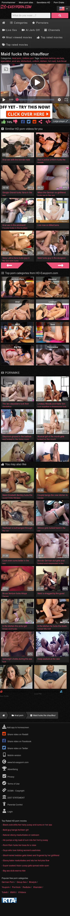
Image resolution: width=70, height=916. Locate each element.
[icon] (3, 22)
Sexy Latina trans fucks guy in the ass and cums (16, 259)
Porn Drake (59, 2)
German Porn (17, 279)
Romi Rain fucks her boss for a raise (19, 845)
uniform (35, 61)
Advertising (12, 769)
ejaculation (6, 61)
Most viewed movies (18, 37)
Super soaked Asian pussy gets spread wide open (26, 865)
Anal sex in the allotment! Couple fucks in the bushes (14, 226)
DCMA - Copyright (15, 790)
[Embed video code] (48, 122)
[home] (3, 715)
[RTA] (9, 902)
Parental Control (15, 804)
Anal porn (16, 58)
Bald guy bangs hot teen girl (16, 829)
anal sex (16, 61)
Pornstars (42, 22)
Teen (52, 324)
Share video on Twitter (17, 748)
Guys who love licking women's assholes (21, 850)
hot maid (52, 61)
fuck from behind (47, 58)
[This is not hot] (15, 122)
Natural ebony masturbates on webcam (21, 834)
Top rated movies (51, 37)
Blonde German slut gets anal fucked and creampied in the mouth (51, 563)
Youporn (6, 887)
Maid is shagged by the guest (50, 593)
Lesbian (52, 301)
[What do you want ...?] (59, 15)
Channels (53, 30)
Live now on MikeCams (48, 225)
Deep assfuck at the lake (48, 658)
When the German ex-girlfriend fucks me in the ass (51, 194)
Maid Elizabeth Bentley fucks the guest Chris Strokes (17, 496)
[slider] (35, 99)
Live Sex (11, 30)
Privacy (10, 776)
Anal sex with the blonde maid (16, 159)
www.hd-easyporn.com (18, 762)
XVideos (22, 892)
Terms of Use (13, 783)
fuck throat (61, 61)
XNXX (13, 892)
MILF (17, 324)
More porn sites (26, 2)
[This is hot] (3, 122)
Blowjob (33, 881)
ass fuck (60, 58)
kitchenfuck (26, 61)
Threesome (52, 347)
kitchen (43, 61)
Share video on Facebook (19, 741)
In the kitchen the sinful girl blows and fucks (14, 627)
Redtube (27, 887)
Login (10, 811)
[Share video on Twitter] (29, 122)
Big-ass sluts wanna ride (14, 870)
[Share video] (40, 122)
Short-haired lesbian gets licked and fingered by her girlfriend (31, 855)
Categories (20, 22)
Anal (17, 301)
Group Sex (22, 881)
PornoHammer (8, 2)
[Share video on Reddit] (34, 122)
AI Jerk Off (32, 30)
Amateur (52, 279)
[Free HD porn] (17, 7)
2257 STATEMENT (16, 797)
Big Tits (17, 347)
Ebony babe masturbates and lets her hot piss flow (26, 860)
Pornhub (16, 887)
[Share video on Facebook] (23, 122)
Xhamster (37, 887)
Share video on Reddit (17, 734)
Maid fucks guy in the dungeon (51, 257)
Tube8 (4, 892)
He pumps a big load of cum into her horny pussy (25, 839)
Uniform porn (28, 58)
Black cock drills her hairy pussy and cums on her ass (27, 824)
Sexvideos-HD (43, 2)
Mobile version (14, 755)
